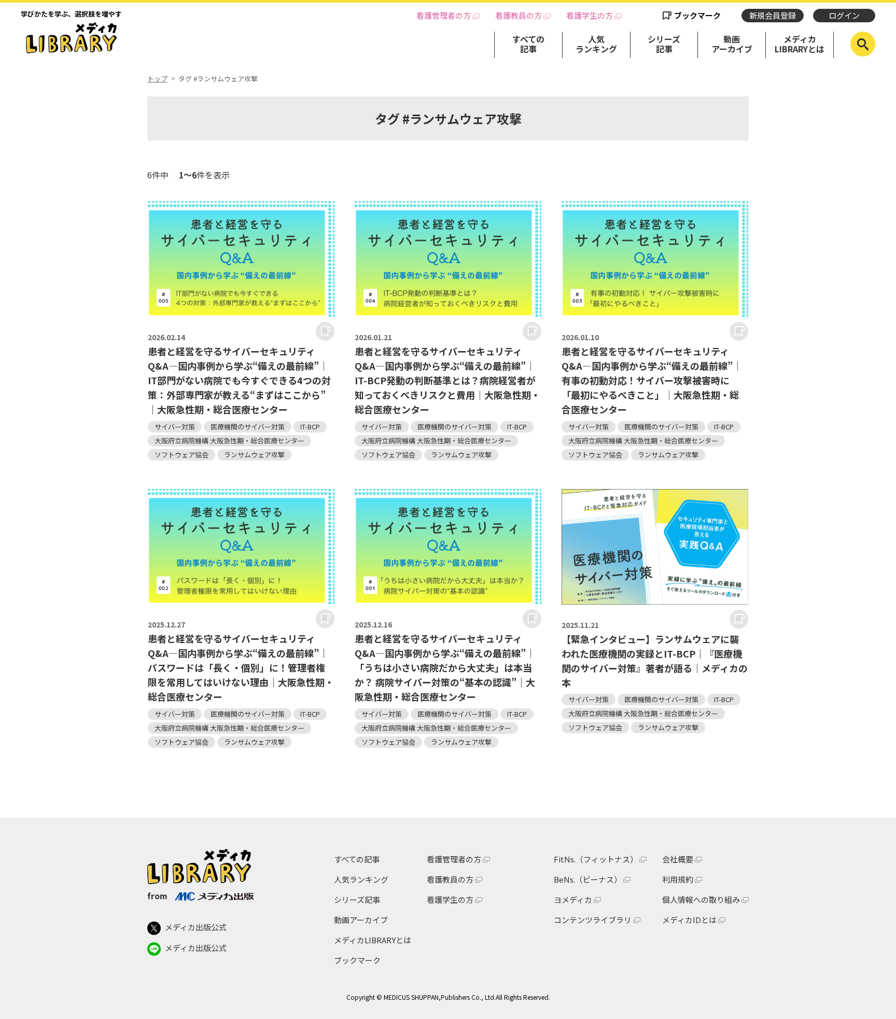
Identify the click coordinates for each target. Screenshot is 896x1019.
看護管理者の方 (443, 15)
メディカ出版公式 (196, 927)
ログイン (844, 15)
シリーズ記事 (664, 44)
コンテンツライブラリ (593, 919)
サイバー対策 (175, 426)
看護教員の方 (518, 15)
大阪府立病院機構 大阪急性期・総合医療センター (229, 440)
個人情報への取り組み (701, 899)
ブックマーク (697, 15)
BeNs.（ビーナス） (588, 879)
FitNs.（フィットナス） (596, 859)
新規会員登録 (772, 15)
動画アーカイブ (731, 44)
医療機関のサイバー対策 (248, 426)
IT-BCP (310, 426)
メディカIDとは (689, 919)
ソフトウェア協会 (181, 454)
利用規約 (677, 879)
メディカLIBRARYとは (799, 44)
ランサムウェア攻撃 (254, 454)
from (157, 895)
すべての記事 (528, 44)
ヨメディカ (573, 899)
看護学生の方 (589, 15)
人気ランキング (596, 44)
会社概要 (677, 859)
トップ (157, 79)
